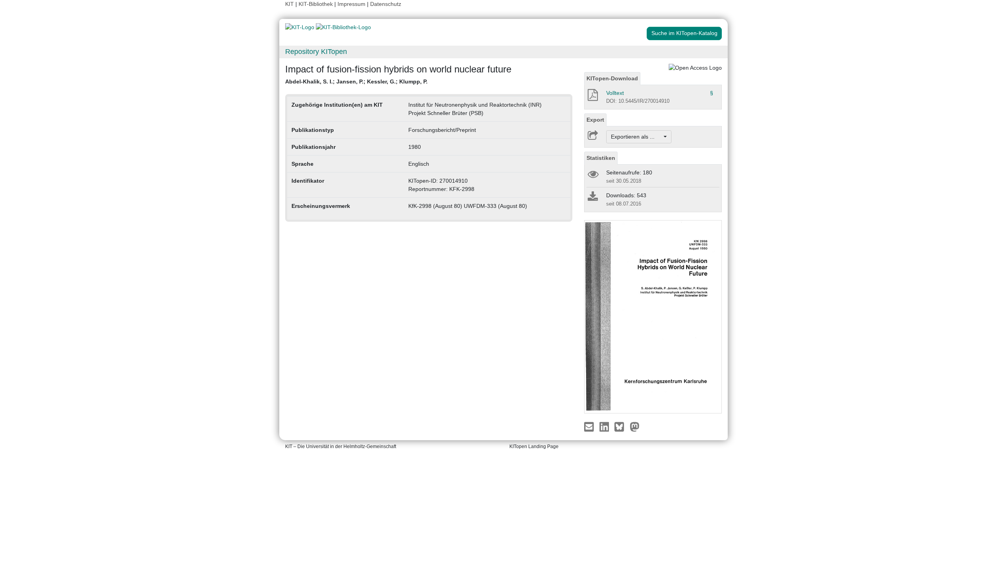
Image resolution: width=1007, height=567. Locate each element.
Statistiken (600, 158)
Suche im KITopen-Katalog (684, 33)
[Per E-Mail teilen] (590, 426)
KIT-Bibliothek (316, 4)
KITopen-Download (612, 78)
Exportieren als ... (636, 136)
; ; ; (356, 81)
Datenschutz (385, 4)
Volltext (615, 93)
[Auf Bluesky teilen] (621, 426)
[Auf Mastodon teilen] (635, 426)
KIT (289, 4)
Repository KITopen (316, 52)
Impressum (351, 4)
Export (595, 120)
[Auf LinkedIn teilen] (605, 426)
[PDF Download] (592, 97)
